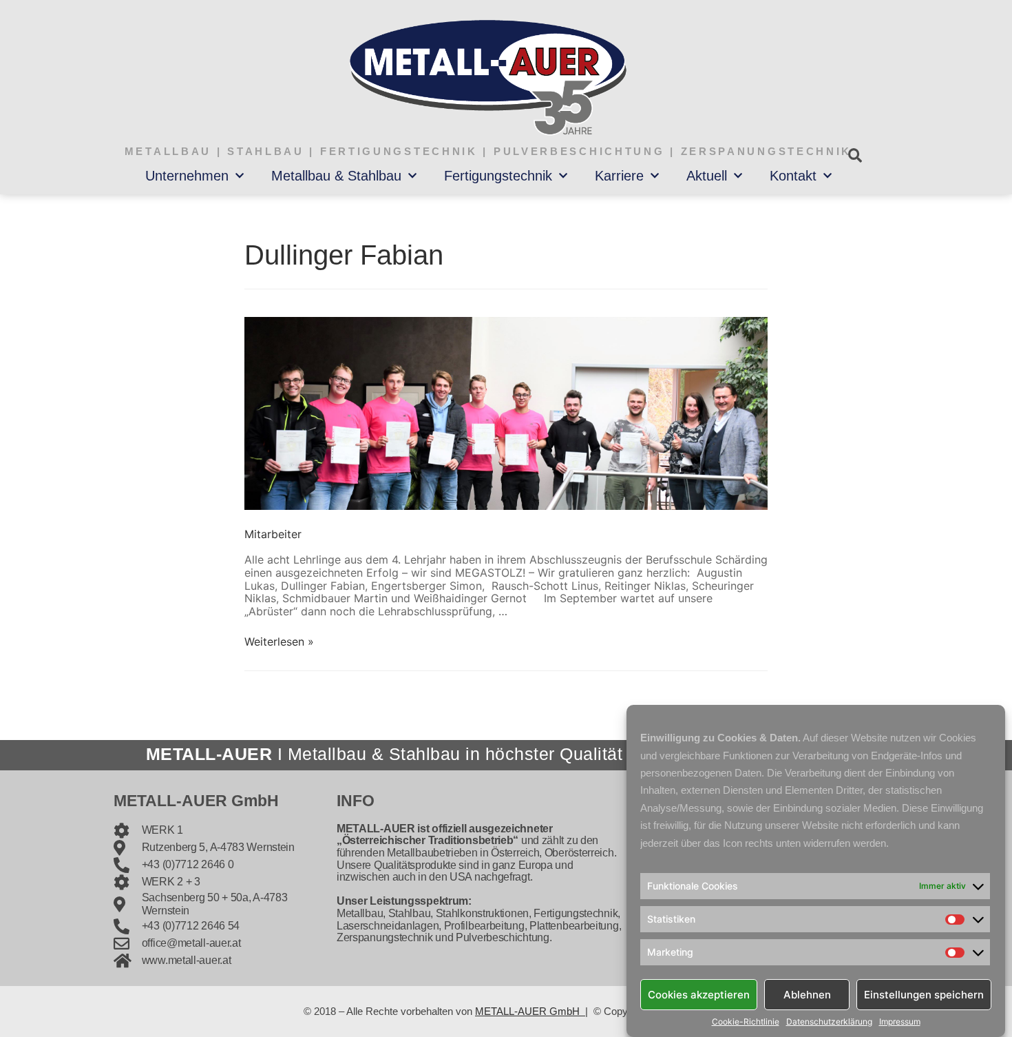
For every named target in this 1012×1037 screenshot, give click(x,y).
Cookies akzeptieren (699, 993)
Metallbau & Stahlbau (336, 175)
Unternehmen (187, 175)
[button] (854, 155)
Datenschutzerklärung (829, 1022)
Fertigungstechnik (498, 175)
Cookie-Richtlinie (745, 1022)
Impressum (899, 1022)
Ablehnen (807, 993)
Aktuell (706, 175)
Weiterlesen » (279, 641)
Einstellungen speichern (924, 993)
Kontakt (793, 175)
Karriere (619, 175)
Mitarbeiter (273, 534)
